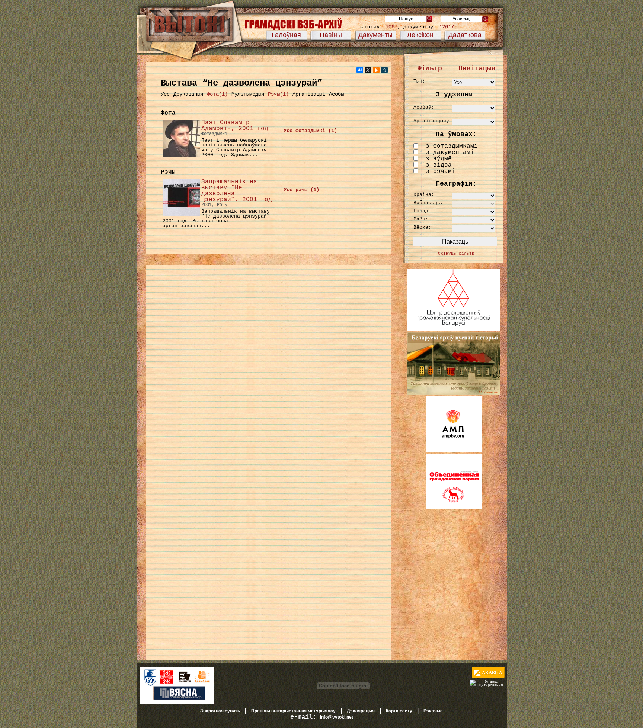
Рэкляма (433, 710)
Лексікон (420, 35)
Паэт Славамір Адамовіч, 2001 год (234, 125)
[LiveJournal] (384, 70)
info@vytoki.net (336, 717)
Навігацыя (476, 68)
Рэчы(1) (278, 94)
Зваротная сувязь (220, 710)
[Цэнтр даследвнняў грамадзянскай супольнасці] (453, 329)
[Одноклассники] (376, 70)
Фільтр (430, 68)
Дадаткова (465, 35)
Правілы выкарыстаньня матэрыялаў (293, 710)
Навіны (331, 35)
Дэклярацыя (361, 710)
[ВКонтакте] (359, 70)
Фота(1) (217, 94)
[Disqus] (268, 366)
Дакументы (375, 35)
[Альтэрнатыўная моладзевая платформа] (454, 450)
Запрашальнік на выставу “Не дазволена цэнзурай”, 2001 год (236, 190)
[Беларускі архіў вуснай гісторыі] (453, 393)
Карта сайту (399, 710)
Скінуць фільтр (456, 253)
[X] (368, 70)
